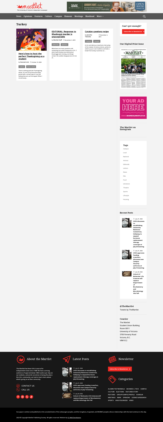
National (126, 157)
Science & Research (139, 397)
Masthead (89, 16)
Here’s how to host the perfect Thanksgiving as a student (31, 56)
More (99, 16)
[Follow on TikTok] (31, 397)
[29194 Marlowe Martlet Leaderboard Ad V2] (107, 11)
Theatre (126, 188)
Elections (120, 392)
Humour (68, 16)
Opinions (28, 16)
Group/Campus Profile (126, 395)
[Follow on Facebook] (18, 397)
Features (38, 16)
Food (125, 180)
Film (124, 176)
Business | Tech (133, 389)
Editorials (55, 44)
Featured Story (132, 392)
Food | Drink (31, 67)
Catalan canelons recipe (97, 31)
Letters (125, 168)
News (18, 16)
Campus (58, 16)
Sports (125, 191)
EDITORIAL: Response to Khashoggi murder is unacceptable (64, 34)
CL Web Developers (74, 418)
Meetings (79, 16)
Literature (126, 184)
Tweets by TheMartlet (129, 310)
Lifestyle (96, 41)
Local (125, 153)
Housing (126, 199)
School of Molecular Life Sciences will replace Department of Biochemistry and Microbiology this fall (87, 398)
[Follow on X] (27, 397)
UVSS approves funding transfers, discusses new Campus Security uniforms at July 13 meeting (138, 260)
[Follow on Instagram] (22, 397)
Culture (48, 16)
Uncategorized (121, 400)
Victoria (125, 160)
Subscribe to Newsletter (133, 31)
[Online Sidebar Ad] (133, 118)
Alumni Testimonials (116, 389)
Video (131, 400)
